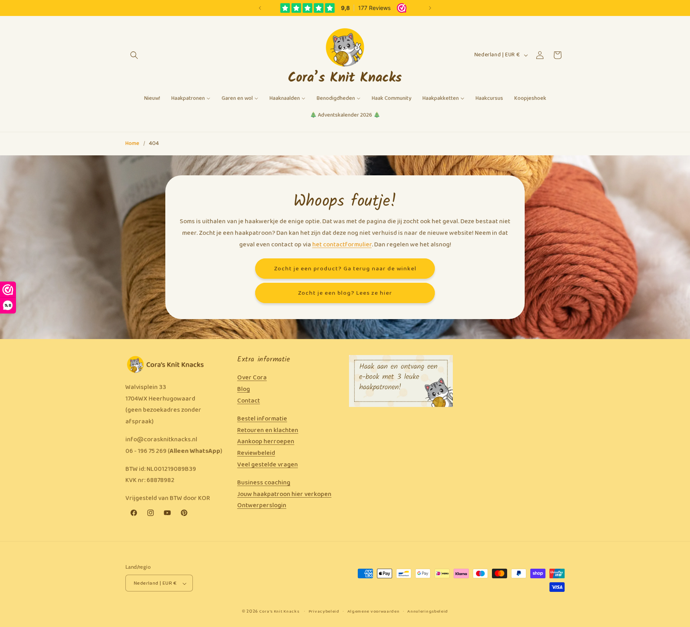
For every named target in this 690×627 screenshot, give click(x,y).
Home (132, 144)
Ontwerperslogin (261, 506)
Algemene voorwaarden (373, 611)
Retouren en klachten (267, 430)
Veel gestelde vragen (267, 464)
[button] (134, 55)
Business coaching (263, 482)
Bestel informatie (262, 419)
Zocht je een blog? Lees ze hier (345, 293)
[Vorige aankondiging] (260, 8)
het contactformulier (342, 244)
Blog (243, 389)
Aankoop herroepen (265, 442)
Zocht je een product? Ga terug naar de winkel (345, 268)
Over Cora (252, 378)
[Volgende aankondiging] (430, 8)
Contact (248, 401)
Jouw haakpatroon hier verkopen (284, 494)
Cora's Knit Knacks (279, 612)
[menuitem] (152, 98)
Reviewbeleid (256, 453)
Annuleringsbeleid (427, 611)
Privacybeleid (324, 611)
